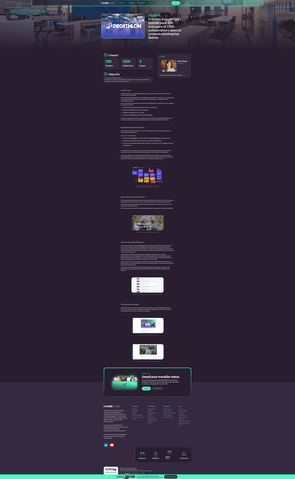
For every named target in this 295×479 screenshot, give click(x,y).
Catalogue (131, 2)
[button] (122, 3)
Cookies (142, 473)
